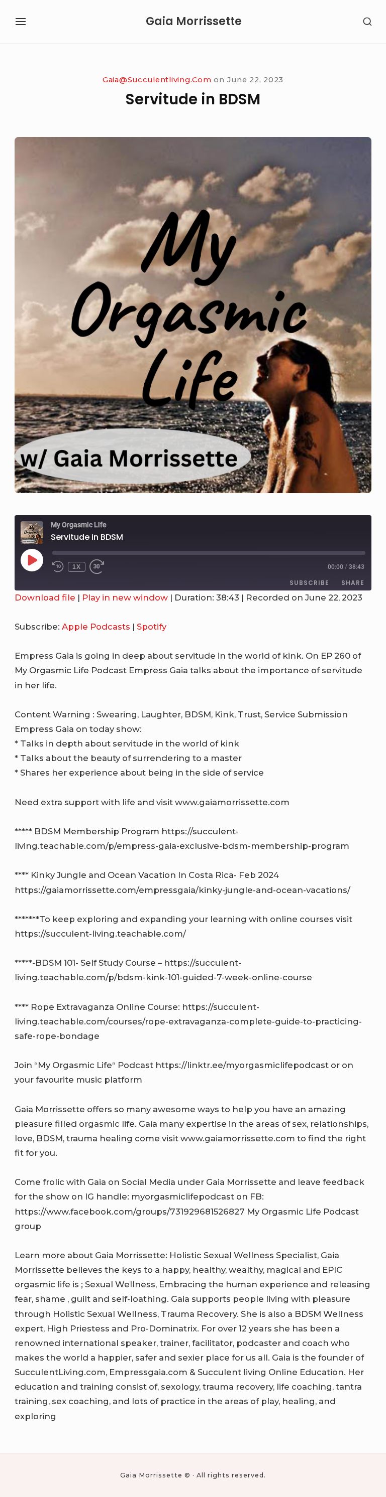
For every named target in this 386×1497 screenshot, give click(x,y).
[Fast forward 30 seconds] (101, 566)
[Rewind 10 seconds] (58, 566)
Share (352, 582)
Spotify (151, 627)
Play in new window (125, 597)
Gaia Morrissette (194, 21)
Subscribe (309, 582)
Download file (45, 597)
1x (76, 566)
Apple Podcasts (96, 627)
